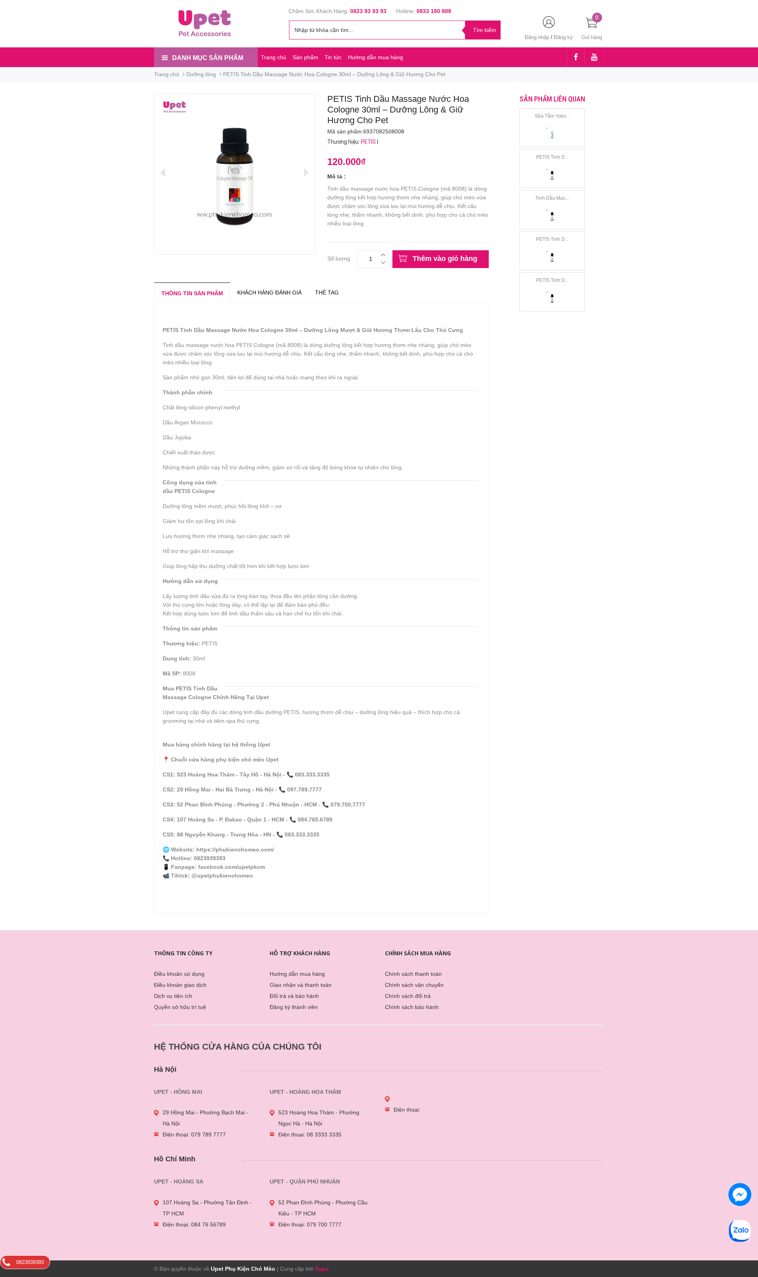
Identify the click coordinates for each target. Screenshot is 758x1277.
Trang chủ (273, 57)
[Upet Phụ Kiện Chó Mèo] (205, 22)
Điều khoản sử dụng (179, 974)
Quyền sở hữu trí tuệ (180, 1007)
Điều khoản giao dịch (180, 985)
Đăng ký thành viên (294, 1007)
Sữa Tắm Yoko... (552, 116)
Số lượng (338, 258)
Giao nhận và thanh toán (301, 985)
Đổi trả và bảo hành (294, 996)
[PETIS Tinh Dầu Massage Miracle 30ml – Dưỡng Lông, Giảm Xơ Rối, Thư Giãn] (552, 298)
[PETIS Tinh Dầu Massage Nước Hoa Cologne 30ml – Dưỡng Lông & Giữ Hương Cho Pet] (552, 175)
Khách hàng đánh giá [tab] (269, 292)
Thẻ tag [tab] (327, 292)
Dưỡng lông (201, 74)
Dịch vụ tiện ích (173, 996)
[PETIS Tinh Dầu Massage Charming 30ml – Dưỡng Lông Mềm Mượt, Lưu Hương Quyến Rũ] (552, 257)
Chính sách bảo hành (412, 1007)
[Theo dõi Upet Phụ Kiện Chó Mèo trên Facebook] (576, 57)
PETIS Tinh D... (552, 157)
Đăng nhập (537, 37)
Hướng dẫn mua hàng (375, 57)
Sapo (322, 1269)
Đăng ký (563, 37)
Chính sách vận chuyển (414, 985)
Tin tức (333, 57)
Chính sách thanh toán (413, 974)
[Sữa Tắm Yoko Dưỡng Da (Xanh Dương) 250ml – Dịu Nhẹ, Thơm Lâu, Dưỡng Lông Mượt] (552, 134)
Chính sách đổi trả (408, 996)
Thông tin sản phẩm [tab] (192, 293)
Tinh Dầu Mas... (552, 198)
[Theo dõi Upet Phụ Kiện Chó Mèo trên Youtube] (594, 57)
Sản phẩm (305, 57)
